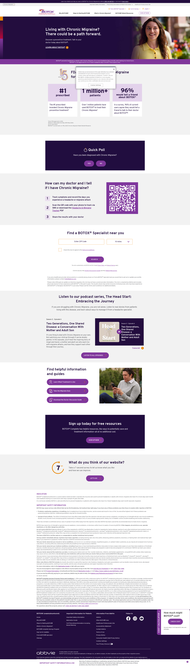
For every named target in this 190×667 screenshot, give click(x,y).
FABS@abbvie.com (70, 279)
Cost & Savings (134, 9)
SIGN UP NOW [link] (94, 440)
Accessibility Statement (103, 626)
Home (38, 617)
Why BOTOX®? (41, 620)
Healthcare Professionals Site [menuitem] (142, 4)
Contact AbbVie (101, 629)
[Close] (114, 69)
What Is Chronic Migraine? (45, 626)
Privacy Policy (101, 265)
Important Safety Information (75, 617)
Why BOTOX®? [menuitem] (63, 13)
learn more (125, 1)
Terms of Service (111, 265)
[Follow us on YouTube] (142, 618)
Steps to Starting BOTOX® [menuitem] (81, 13)
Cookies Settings (101, 641)
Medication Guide (71, 620)
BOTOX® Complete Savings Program (48, 629)
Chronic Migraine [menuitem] (8, 4)
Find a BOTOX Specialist (117, 9)
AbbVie (98, 617)
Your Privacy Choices (102, 644)
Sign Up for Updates (43, 632)
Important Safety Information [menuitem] (97, 4)
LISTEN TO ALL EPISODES (93, 355)
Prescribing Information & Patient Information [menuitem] (119, 4)
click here (76, 657)
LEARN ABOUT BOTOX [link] (55, 47)
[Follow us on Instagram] (135, 618)
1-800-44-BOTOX (109, 1)
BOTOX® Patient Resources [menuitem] (124, 13)
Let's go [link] (93, 478)
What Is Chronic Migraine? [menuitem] (102, 13)
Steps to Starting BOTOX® (45, 623)
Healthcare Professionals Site (105, 623)
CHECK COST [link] (175, 621)
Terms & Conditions (88, 250)
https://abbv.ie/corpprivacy (89, 603)
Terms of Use (100, 632)
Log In (147, 9)
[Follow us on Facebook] (128, 618)
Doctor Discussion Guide (92, 270)
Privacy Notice (100, 635)
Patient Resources (111, 270)
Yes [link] (89, 163)
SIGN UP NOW (144, 13)
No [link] (101, 163)
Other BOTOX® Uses (102, 620)
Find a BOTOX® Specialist (44, 635)
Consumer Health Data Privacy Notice (108, 638)
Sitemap (39, 638)
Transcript (136, 348)
